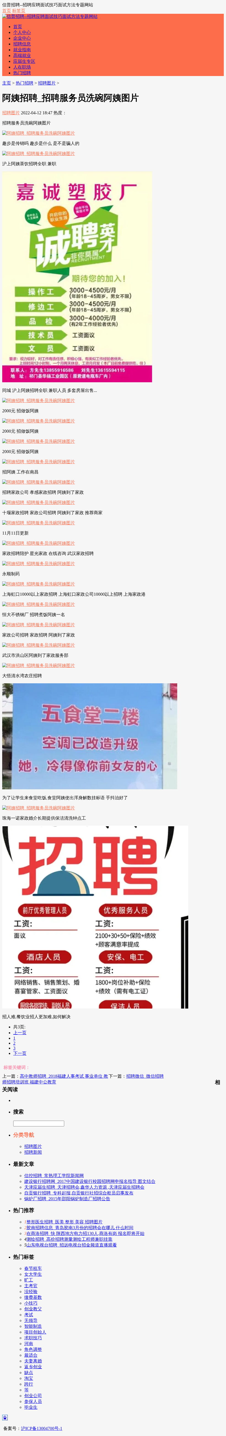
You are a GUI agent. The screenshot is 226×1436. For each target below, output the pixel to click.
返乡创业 (33, 1366)
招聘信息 (22, 44)
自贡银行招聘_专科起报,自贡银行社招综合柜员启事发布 (78, 1193)
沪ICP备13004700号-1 (41, 1428)
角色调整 (33, 1349)
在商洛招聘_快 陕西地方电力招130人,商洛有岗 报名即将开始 (85, 1233)
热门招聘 (22, 73)
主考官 (30, 1285)
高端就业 (22, 55)
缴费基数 (33, 1297)
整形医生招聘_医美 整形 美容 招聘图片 (64, 1222)
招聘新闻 (33, 1152)
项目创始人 (35, 1332)
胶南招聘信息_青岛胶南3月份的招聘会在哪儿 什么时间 (79, 1227)
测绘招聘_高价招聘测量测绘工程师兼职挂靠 (69, 1239)
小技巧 (30, 1303)
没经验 (30, 1291)
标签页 (18, 10)
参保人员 (33, 1401)
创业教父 (33, 1309)
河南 (28, 1343)
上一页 (19, 1032)
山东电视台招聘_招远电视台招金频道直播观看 (71, 1245)
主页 (6, 83)
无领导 (30, 1320)
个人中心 (22, 32)
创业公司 (33, 1395)
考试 (28, 1314)
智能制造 (33, 1326)
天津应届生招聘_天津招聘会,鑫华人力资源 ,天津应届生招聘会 (84, 1187)
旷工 (28, 1280)
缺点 (28, 1372)
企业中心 (22, 38)
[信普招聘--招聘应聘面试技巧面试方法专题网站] (50, 16)
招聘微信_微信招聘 (145, 1076)
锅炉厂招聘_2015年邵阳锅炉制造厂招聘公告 (67, 1198)
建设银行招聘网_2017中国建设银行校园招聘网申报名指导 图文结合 (89, 1181)
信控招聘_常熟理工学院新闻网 (54, 1175)
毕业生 (30, 1407)
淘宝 (28, 1378)
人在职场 (22, 67)
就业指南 (22, 49)
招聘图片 (47, 83)
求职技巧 (33, 1337)
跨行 (28, 1384)
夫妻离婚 (33, 1361)
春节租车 (33, 1268)
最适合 (30, 1355)
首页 (6, 10)
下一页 (19, 1053)
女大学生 (33, 1274)
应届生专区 (24, 61)
